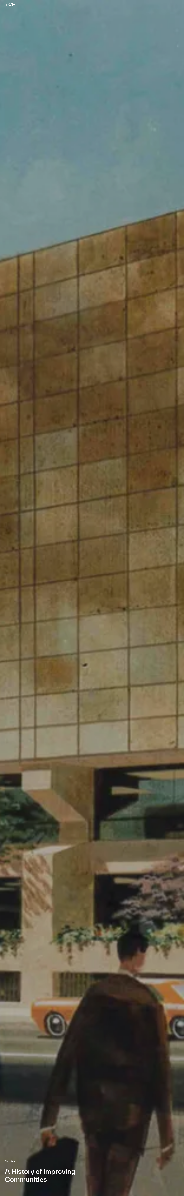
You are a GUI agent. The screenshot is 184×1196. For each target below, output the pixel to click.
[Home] (10, 4)
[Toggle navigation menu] (177, 4)
